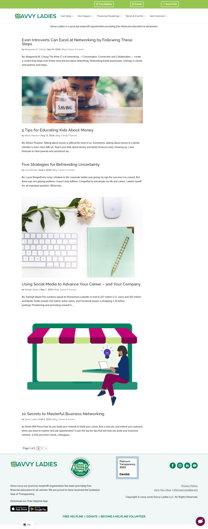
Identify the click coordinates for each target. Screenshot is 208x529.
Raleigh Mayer (32, 289)
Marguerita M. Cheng (35, 49)
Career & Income (75, 49)
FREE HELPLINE (73, 516)
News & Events (134, 16)
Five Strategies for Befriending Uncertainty (61, 164)
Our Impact (84, 16)
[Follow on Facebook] (173, 465)
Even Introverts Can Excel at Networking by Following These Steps (77, 42)
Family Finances (69, 135)
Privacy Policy (189, 485)
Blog (64, 49)
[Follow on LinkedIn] (187, 465)
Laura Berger (31, 170)
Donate (138, 4)
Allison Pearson (32, 135)
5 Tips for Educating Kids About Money (57, 130)
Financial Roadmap (108, 16)
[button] (200, 521)
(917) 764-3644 (162, 490)
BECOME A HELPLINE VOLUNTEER (123, 516)
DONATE (92, 516)
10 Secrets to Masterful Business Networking (63, 413)
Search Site (171, 4)
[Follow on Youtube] (195, 465)
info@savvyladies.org (185, 490)
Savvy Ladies (31, 419)
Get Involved (157, 16)
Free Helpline (105, 4)
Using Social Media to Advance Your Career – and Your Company (81, 284)
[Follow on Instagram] (180, 465)
